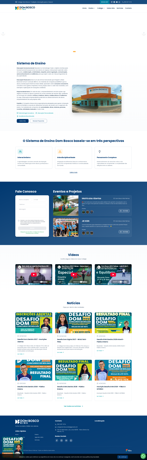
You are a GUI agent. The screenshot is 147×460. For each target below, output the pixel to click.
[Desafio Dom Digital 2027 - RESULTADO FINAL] (73, 32)
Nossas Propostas (38, 121)
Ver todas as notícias (72, 406)
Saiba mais (73, 172)
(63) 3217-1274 (128, 2)
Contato (128, 8)
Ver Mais (125, 211)
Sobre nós (18, 440)
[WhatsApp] (119, 2)
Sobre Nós (111, 8)
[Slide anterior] (3, 33)
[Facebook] (114, 2)
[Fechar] (21, 438)
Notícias (120, 8)
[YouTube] (117, 2)
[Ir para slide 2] (74, 51)
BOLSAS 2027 (104, 2)
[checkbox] (18, 220)
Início (85, 8)
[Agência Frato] (129, 450)
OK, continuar (123, 457)
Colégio (100, 8)
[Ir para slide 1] (71, 51)
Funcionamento (20, 437)
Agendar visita (39, 437)
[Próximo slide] (144, 33)
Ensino (91, 8)
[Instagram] (111, 2)
